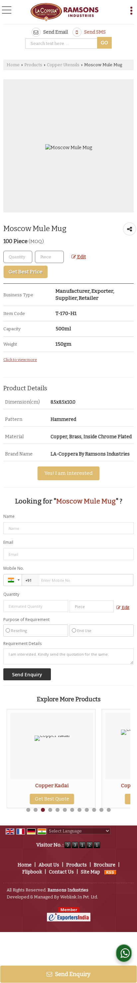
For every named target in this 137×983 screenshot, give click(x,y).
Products (33, 64)
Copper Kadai (52, 786)
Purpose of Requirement (26, 619)
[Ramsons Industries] (64, 12)
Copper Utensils (63, 64)
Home (13, 64)
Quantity (11, 594)
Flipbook (32, 872)
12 (109, 810)
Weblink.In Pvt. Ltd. (79, 896)
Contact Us (61, 872)
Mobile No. (13, 568)
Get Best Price (26, 272)
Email (8, 542)
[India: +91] (12, 580)
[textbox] (62, 43)
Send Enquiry (72, 974)
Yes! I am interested (68, 473)
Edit (81, 257)
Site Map (90, 872)
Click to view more (20, 359)
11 (101, 810)
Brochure (104, 865)
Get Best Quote (52, 799)
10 (94, 810)
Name (9, 516)
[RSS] (110, 872)
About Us (49, 865)
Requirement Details (22, 643)
